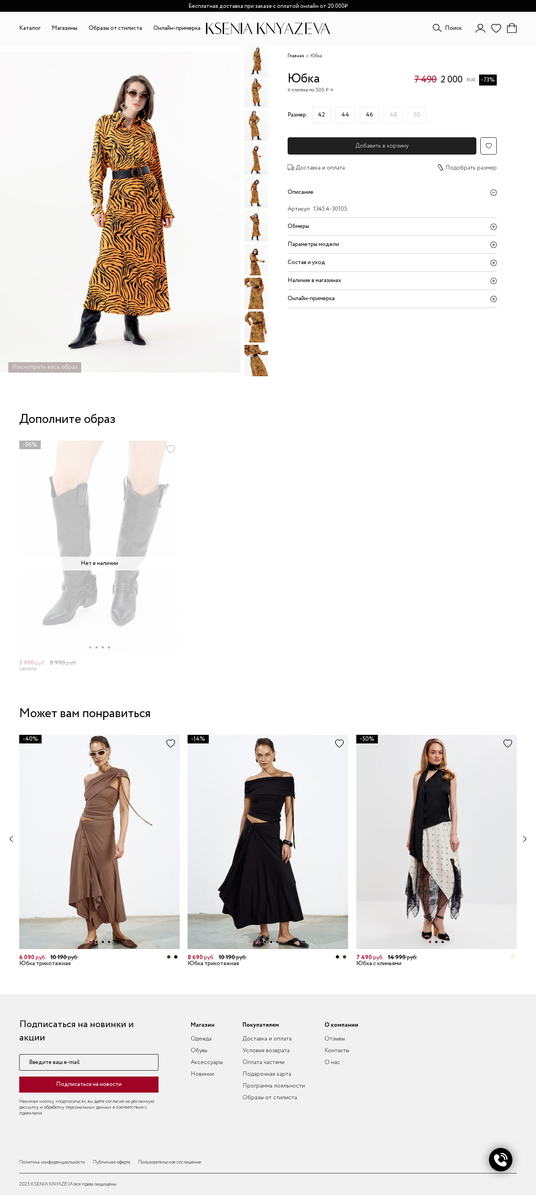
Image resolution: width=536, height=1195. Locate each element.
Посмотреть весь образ (44, 367)
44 (345, 115)
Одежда (201, 1039)
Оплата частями (263, 1062)
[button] (90, 647)
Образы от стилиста (115, 28)
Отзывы (335, 1039)
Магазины (64, 28)
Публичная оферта (111, 1162)
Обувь (199, 1050)
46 (369, 115)
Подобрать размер (471, 168)
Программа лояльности (273, 1086)
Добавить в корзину (382, 146)
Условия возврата (266, 1050)
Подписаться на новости (89, 1084)
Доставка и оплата (320, 168)
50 (417, 115)
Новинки (202, 1074)
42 (321, 115)
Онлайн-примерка (177, 28)
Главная (296, 56)
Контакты (337, 1050)
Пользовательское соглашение (169, 1162)
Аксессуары (207, 1062)
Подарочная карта (266, 1074)
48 (393, 115)
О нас (332, 1062)
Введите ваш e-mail (54, 1063)
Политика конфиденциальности (52, 1162)
